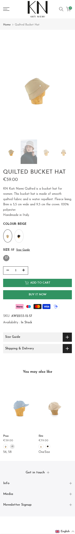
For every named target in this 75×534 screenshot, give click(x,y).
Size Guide (23, 249)
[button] (65, 531)
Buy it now (37, 294)
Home (7, 24)
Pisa (6, 436)
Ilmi (41, 436)
